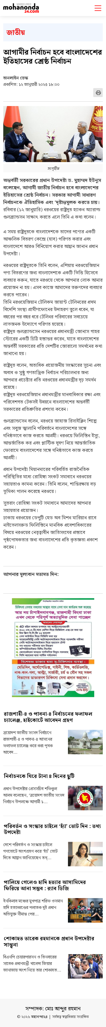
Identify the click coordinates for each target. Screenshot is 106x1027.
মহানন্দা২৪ (39, 1017)
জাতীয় (16, 32)
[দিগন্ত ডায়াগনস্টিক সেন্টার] (53, 647)
